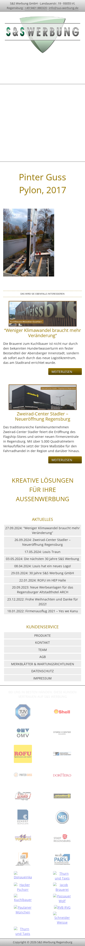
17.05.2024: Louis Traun (42, 552)
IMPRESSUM (42, 678)
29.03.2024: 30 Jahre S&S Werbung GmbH (42, 573)
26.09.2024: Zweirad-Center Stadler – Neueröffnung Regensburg (42, 542)
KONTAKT (42, 642)
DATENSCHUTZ (42, 671)
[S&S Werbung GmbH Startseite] (42, 53)
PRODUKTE (42, 635)
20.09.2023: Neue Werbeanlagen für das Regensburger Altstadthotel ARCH (42, 589)
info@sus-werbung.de (63, 8)
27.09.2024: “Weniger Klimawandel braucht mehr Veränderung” (42, 530)
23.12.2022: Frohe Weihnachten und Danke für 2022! (42, 601)
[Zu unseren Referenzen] (23, 720)
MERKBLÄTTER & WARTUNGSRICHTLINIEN (42, 664)
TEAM (42, 650)
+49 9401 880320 (36, 8)
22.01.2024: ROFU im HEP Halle (42, 580)
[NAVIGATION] (42, 68)
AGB (42, 657)
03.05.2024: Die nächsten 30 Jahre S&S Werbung (42, 559)
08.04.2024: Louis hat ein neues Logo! (42, 566)
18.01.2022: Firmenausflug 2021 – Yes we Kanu (42, 611)
